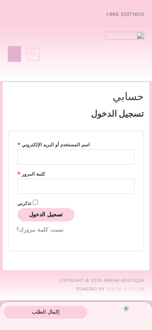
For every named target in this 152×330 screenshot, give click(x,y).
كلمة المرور (31, 173)
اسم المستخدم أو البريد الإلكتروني (54, 143)
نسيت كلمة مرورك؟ (40, 229)
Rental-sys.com (125, 289)
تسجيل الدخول (46, 214)
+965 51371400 (124, 14)
